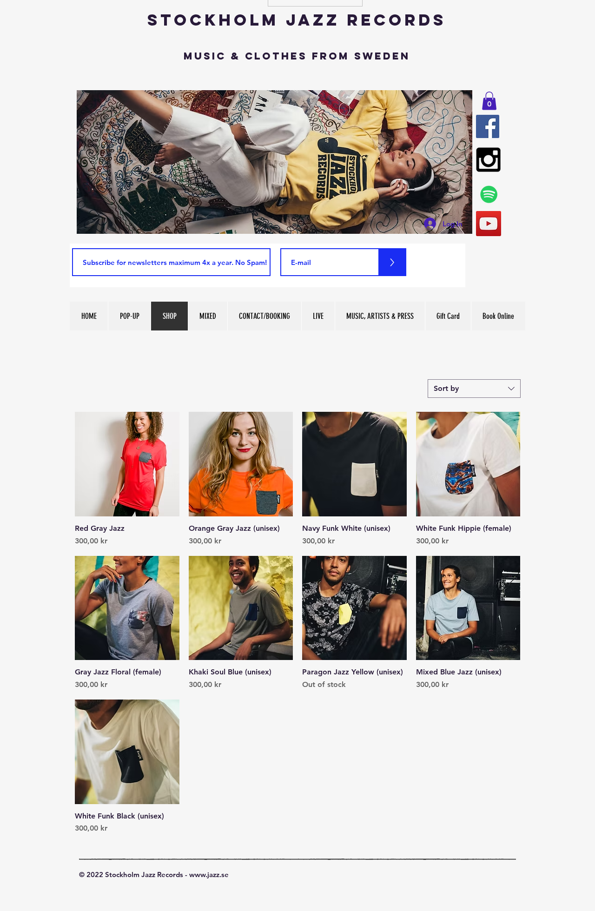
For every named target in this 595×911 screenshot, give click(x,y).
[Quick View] (127, 464)
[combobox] (474, 388)
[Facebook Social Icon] (487, 126)
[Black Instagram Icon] (488, 160)
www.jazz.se (209, 874)
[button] (489, 101)
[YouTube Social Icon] (488, 223)
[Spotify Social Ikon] (489, 194)
